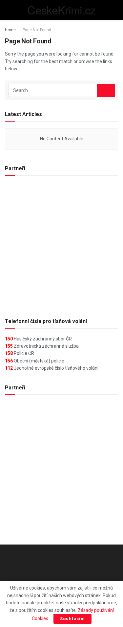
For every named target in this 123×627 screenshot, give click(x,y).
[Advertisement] (61, 244)
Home (10, 30)
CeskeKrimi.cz (61, 9)
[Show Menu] (7, 10)
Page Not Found (37, 30)
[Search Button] (115, 10)
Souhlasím (72, 618)
